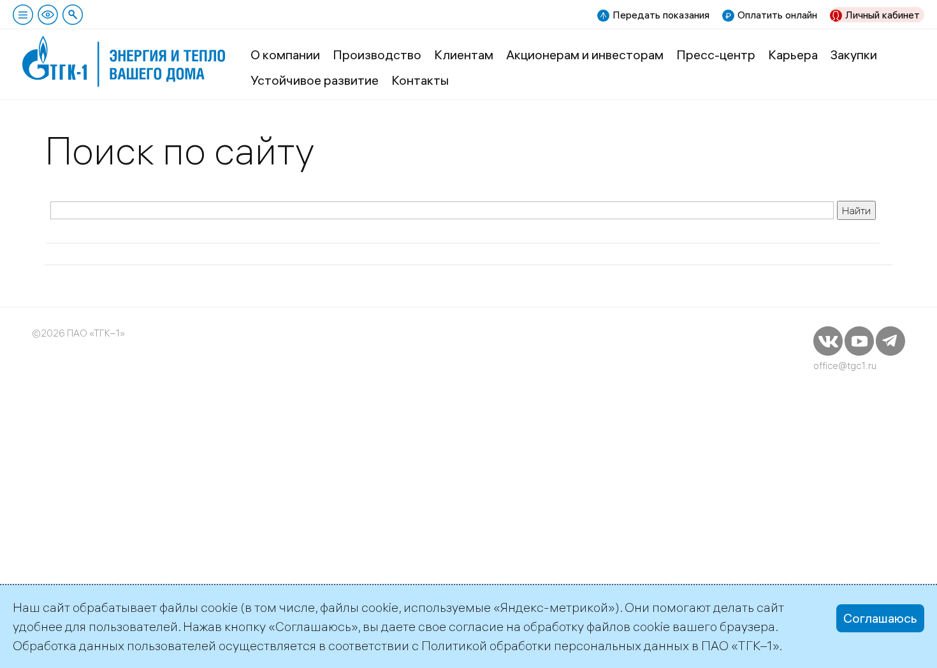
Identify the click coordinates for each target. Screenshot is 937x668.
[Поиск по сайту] (72, 14)
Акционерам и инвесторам (585, 54)
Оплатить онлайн (777, 14)
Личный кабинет (882, 14)
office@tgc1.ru (844, 365)
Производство (377, 54)
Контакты (420, 80)
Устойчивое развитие (315, 80)
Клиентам (463, 54)
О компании (285, 54)
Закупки (854, 54)
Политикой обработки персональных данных (555, 645)
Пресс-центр (715, 54)
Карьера (793, 54)
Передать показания (661, 14)
